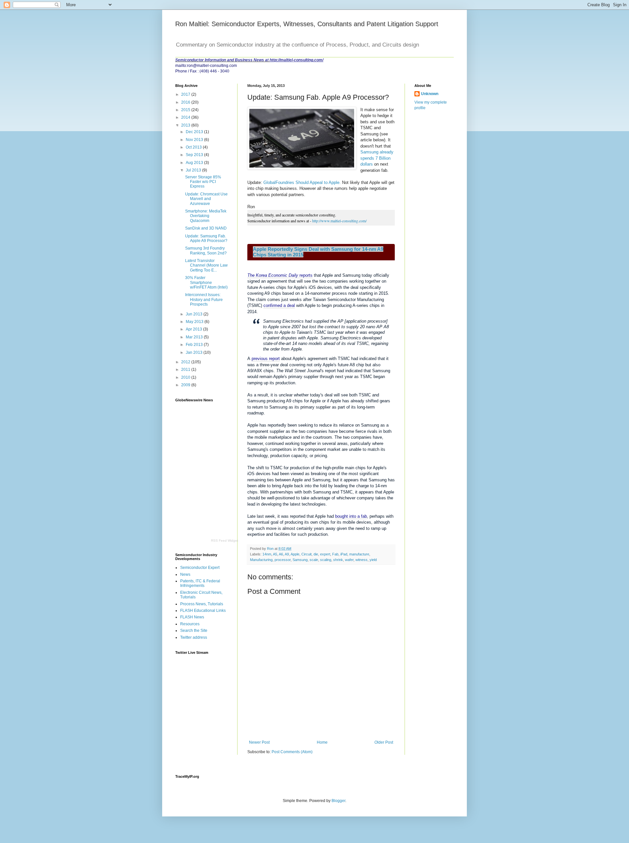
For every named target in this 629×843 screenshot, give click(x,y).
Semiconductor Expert (199, 567)
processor (283, 560)
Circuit (306, 554)
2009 (186, 385)
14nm (266, 554)
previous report (266, 358)
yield (373, 560)
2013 (186, 125)
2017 (186, 94)
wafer (349, 560)
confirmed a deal (279, 305)
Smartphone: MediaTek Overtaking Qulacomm (205, 216)
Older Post (383, 742)
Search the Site (193, 630)
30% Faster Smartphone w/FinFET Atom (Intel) (206, 282)
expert (325, 554)
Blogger (338, 800)
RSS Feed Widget (224, 540)
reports (280, 275)
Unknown (429, 93)
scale (314, 560)
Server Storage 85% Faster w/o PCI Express (203, 182)
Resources (190, 624)
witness (361, 560)
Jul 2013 (194, 170)
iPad (343, 554)
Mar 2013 (195, 337)
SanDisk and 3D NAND (206, 228)
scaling (325, 560)
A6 (281, 554)
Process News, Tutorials (201, 604)
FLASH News (192, 617)
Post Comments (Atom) (292, 752)
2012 (186, 362)
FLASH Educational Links (203, 610)
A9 (287, 554)
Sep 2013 (195, 154)
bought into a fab (351, 516)
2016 (186, 102)
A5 (275, 554)
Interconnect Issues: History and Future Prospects (204, 299)
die (316, 554)
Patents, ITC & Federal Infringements (200, 583)
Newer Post (259, 742)
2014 (186, 117)
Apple (295, 554)
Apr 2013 (194, 329)
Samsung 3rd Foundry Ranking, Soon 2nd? (206, 250)
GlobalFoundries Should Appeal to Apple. (302, 182)
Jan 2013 (194, 352)
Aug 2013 (195, 162)
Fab (335, 554)
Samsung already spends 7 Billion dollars (376, 158)
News (185, 574)
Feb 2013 (195, 344)
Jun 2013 (194, 314)
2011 (186, 369)
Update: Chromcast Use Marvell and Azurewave (206, 199)
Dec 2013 (195, 132)
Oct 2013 (194, 147)
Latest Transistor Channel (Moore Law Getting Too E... (206, 265)
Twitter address (193, 637)
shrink (338, 560)
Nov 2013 (195, 139)
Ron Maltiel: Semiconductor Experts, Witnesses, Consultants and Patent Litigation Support (306, 24)
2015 (186, 110)
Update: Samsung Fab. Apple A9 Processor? (206, 238)
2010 (186, 377)
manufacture (359, 554)
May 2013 (195, 321)
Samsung (300, 560)
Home (322, 742)
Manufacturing (261, 560)
